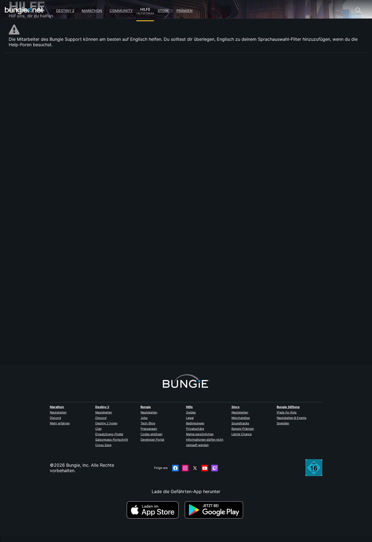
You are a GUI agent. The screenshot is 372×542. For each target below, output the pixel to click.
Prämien (184, 10)
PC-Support (25, 146)
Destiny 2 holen (106, 423)
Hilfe (145, 8)
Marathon (92, 10)
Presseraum (149, 429)
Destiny (24, 10)
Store (163, 10)
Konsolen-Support (31, 151)
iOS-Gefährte (26, 135)
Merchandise (240, 418)
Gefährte (22, 162)
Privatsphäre (195, 429)
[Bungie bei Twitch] (214, 468)
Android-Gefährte (31, 140)
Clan (98, 429)
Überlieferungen (29, 86)
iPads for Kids (287, 412)
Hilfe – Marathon (30, 184)
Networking (24, 108)
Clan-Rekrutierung (31, 167)
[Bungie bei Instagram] (185, 468)
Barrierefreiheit (28, 124)
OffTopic (22, 178)
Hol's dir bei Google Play (215, 510)
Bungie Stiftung (288, 407)
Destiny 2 (65, 10)
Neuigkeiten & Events (291, 418)
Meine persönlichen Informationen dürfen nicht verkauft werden (204, 439)
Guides (191, 412)
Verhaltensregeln (27, 196)
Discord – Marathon (33, 189)
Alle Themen (25, 64)
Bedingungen (195, 423)
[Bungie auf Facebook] (175, 468)
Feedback (22, 75)
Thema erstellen (117, 106)
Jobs (144, 418)
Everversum (25, 113)
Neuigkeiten (58, 412)
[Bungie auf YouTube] (205, 468)
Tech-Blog (148, 423)
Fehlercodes (25, 102)
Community (121, 10)
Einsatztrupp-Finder (109, 434)
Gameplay (23, 91)
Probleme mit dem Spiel (37, 119)
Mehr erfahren (60, 423)
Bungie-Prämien (242, 429)
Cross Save (103, 445)
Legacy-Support (29, 157)
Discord (55, 418)
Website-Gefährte (31, 129)
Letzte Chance (241, 434)
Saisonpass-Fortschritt (111, 439)
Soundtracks (240, 423)
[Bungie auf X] (195, 468)
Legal (190, 418)
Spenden (283, 423)
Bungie (146, 407)
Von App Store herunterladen (155, 510)
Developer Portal (152, 439)
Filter (141, 106)
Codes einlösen (151, 434)
